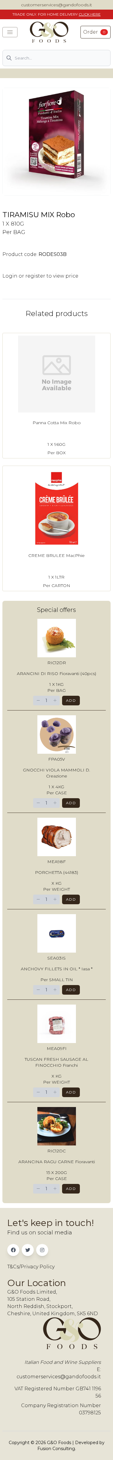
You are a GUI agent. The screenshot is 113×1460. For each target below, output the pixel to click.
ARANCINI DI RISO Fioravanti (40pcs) (56, 673)
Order (94, 32)
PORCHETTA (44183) (56, 872)
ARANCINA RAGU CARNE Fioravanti (56, 1161)
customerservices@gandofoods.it (56, 5)
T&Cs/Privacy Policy (31, 1267)
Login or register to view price (40, 276)
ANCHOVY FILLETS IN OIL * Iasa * (57, 969)
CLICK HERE (90, 14)
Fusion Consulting (56, 1448)
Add (71, 700)
